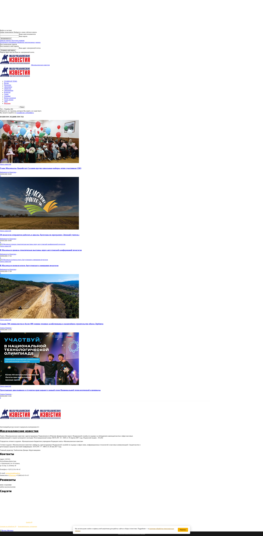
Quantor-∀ (29, 522)
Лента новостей (5, 164)
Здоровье (7, 96)
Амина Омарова (5, 328)
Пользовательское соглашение (27, 526)
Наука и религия (10, 98)
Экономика (8, 87)
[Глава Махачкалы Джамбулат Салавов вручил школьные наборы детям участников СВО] (39, 162)
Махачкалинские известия (19, 431)
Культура (7, 92)
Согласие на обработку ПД (8, 526)
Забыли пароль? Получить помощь (12, 40)
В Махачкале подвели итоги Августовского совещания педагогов (29, 265)
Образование (8, 90)
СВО (6, 101)
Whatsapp (12, 475)
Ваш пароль (23, 36)
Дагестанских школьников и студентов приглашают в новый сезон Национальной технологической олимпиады (50, 390)
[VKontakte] (5, 497)
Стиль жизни (8, 100)
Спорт (6, 94)
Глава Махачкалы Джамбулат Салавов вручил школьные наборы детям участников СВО (40, 168)
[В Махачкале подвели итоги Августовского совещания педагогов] (24, 260)
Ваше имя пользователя (27, 34)
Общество (7, 88)
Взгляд (6, 83)
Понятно (183, 530)
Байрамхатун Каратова (8, 172)
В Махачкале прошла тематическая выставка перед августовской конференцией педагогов (41, 250)
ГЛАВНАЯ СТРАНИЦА (25, 113)
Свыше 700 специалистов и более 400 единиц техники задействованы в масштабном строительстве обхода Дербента (51, 324)
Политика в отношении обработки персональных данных (20, 42)
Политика (7, 85)
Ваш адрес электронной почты (30, 48)
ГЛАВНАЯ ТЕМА (10, 81)
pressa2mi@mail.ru (13, 473)
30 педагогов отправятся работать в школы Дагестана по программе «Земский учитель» (40, 235)
